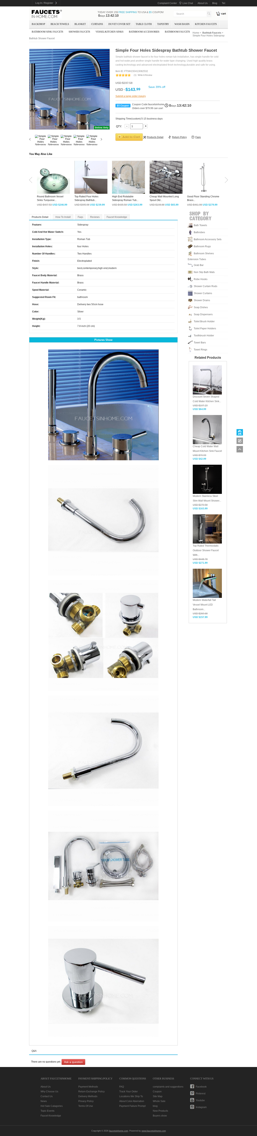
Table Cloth (144, 24)
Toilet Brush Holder (204, 321)
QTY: (119, 126)
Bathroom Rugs (202, 246)
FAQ (121, 1086)
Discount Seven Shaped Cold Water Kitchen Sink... (207, 399)
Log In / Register (44, 3)
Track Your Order (128, 1091)
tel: (224, 3)
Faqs (80, 217)
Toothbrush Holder (204, 335)
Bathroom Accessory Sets (207, 239)
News (44, 1101)
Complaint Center (167, 3)
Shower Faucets (79, 31)
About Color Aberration (131, 1101)
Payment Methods (88, 1086)
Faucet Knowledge (117, 217)
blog (214, 3)
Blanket (80, 24)
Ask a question (73, 1062)
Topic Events (47, 1110)
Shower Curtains (203, 293)
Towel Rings (200, 349)
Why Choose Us (49, 1091)
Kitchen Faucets (206, 24)
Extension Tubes (197, 259)
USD (119, 90)
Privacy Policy (86, 1101)
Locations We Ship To (131, 1096)
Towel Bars (200, 342)
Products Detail (40, 217)
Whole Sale (159, 1101)
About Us (46, 1086)
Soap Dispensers (203, 314)
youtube (200, 1100)
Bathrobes (199, 232)
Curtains (97, 24)
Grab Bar (199, 265)
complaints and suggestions (168, 1086)
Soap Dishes (201, 307)
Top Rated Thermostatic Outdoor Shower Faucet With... (206, 550)
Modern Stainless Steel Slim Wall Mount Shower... (207, 498)
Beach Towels (60, 24)
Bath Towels (200, 225)
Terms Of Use (85, 1106)
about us (203, 3)
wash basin (182, 24)
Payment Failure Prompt (132, 1106)
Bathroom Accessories (144, 31)
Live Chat (188, 3)
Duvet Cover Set (119, 24)
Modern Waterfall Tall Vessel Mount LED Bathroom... (204, 605)
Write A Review (145, 75)
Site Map (157, 1096)
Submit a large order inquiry (130, 96)
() (135, 75)
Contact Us (47, 1096)
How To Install (63, 217)
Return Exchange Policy (91, 1091)
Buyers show (160, 1115)
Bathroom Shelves (204, 253)
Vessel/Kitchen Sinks (109, 31)
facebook (201, 1086)
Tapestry (163, 24)
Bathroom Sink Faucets (47, 31)
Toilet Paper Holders (205, 328)
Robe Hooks (200, 279)
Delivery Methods (87, 1096)
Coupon (157, 1091)
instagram (201, 1107)
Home (196, 32)
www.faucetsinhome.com (154, 1131)
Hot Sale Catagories (52, 1106)
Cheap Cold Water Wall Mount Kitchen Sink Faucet (207, 448)
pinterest (200, 1093)
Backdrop (38, 24)
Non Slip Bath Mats (204, 272)
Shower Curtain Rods (205, 286)
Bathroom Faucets (177, 31)
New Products (160, 1110)
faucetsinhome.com (47, 14)
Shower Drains (202, 300)
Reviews (95, 217)
